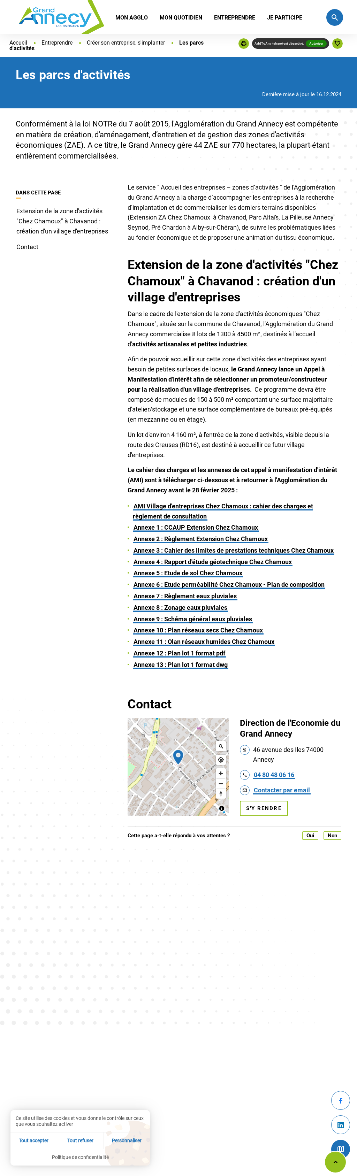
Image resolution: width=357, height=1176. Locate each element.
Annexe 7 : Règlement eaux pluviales (185, 596)
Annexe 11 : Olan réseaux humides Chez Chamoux (204, 641)
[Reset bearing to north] (221, 794)
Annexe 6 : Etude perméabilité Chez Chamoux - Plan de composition (229, 584)
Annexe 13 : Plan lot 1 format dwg (181, 664)
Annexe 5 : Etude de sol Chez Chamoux (188, 573)
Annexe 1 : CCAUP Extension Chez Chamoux (196, 527)
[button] (243, 43)
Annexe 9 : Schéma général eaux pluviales (193, 619)
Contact (27, 247)
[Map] (178, 767)
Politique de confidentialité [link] (80, 1157)
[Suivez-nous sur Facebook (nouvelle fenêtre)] (340, 1100)
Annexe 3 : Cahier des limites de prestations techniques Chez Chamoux (234, 550)
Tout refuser (80, 1140)
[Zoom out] (221, 783)
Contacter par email (282, 790)
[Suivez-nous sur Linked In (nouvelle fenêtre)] (340, 1124)
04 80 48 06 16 (274, 774)
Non (332, 835)
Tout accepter (33, 1140)
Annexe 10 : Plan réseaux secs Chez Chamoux (198, 630)
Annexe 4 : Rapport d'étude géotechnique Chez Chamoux (213, 562)
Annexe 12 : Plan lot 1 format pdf (179, 653)
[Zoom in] (221, 773)
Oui (310, 835)
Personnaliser (127, 1140)
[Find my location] (221, 760)
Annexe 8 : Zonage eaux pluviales (180, 607)
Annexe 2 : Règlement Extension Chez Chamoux (201, 539)
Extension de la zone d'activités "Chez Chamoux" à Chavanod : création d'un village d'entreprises (62, 221)
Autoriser (316, 43)
